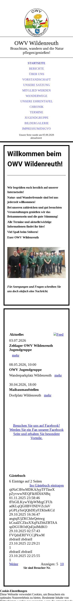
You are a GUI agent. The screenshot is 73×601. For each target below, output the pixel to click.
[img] (36, 22)
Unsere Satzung (36, 85)
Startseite (36, 63)
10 (62, 564)
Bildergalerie (37, 123)
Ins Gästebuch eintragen (47, 485)
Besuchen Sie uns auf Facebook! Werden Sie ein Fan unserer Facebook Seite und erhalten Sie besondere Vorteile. (37, 432)
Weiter (13, 564)
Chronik (37, 106)
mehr (15, 355)
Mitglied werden (36, 90)
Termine (36, 112)
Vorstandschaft (36, 79)
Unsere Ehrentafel (36, 101)
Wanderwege (36, 95)
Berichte (36, 68)
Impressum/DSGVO (36, 128)
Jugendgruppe (36, 117)
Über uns (36, 74)
